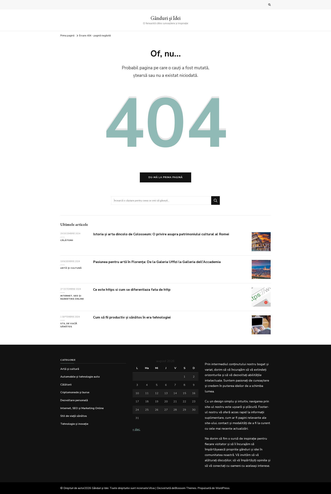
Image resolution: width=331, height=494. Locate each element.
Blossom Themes (185, 488)
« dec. (136, 429)
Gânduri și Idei (165, 18)
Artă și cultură (71, 268)
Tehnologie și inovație (74, 424)
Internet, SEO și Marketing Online (72, 297)
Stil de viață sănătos (68, 325)
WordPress (222, 488)
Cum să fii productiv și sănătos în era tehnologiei (132, 317)
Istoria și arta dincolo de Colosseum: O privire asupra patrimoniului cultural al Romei (161, 234)
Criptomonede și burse (74, 392)
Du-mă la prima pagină (165, 177)
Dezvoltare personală (74, 400)
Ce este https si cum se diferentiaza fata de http (131, 289)
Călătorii (66, 240)
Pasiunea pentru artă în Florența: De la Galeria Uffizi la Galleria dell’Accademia (157, 262)
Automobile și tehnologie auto (80, 377)
